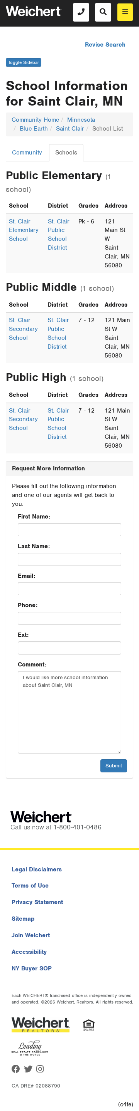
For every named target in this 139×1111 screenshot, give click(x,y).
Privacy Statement (37, 902)
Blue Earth (34, 129)
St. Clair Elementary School (24, 230)
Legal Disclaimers (37, 869)
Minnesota (81, 120)
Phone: (27, 605)
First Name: (34, 516)
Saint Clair (70, 129)
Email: (26, 576)
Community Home (35, 120)
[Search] (103, 12)
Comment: (32, 664)
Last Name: (34, 546)
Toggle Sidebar (23, 62)
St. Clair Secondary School (23, 329)
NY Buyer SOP (32, 968)
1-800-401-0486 (77, 827)
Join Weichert (31, 935)
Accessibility (29, 952)
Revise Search (105, 45)
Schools (66, 152)
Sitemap (23, 919)
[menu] (125, 12)
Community (27, 152)
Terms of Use (30, 885)
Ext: (23, 635)
